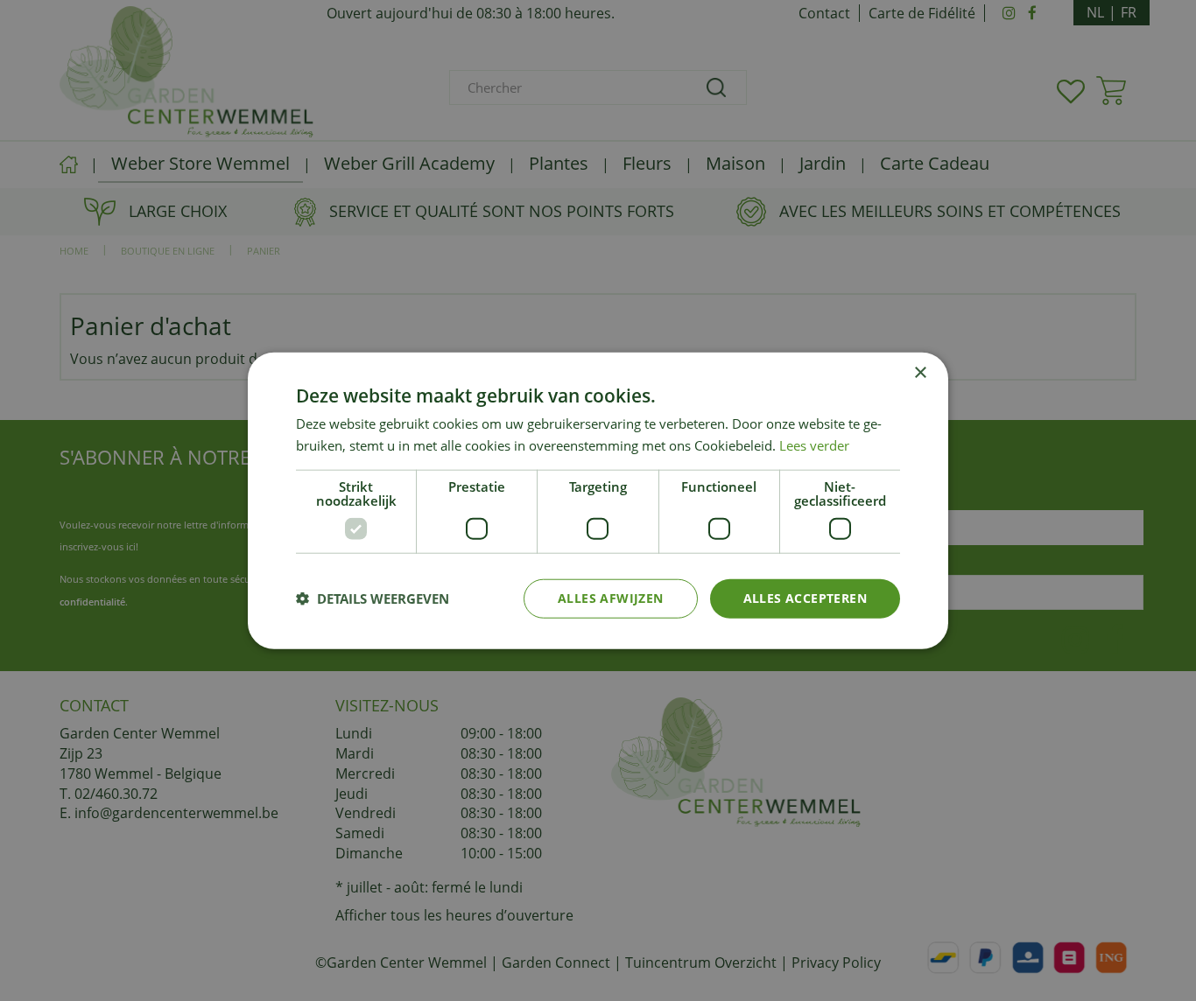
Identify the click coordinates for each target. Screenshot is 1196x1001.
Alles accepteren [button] (805, 598)
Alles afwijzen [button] (611, 598)
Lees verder (814, 445)
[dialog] (598, 501)
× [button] (919, 373)
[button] (372, 598)
